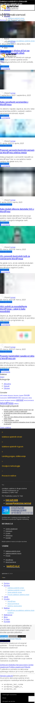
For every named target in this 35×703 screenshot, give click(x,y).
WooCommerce (29, 400)
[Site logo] (9, 9)
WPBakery (16, 403)
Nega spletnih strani (14, 592)
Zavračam (21, 636)
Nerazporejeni (22, 665)
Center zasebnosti (7, 639)
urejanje (13, 400)
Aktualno (4, 46)
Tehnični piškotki (6, 676)
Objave (11, 46)
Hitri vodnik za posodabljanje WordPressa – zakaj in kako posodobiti (13, 308)
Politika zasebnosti (16, 667)
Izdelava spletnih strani (16, 18)
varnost (19, 400)
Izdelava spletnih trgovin (16, 590)
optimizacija (12, 397)
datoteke (5, 395)
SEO (19, 397)
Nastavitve (12, 636)
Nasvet (3, 97)
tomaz (12, 41)
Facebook (21, 395)
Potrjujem (4, 636)
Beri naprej (4, 66)
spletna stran (25, 397)
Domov (3, 20)
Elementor (16, 395)
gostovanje (3, 397)
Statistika (12, 665)
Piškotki (18, 639)
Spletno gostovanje (14, 606)
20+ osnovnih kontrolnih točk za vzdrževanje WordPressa (15, 257)
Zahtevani (4, 665)
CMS (1, 395)
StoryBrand (7, 400)
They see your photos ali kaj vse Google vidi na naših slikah (14, 51)
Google (27, 395)
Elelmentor (10, 395)
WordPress (6, 403)
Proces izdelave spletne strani (18, 595)
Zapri (2, 377)
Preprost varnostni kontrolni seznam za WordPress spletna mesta (17, 151)
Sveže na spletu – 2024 (11, 420)
